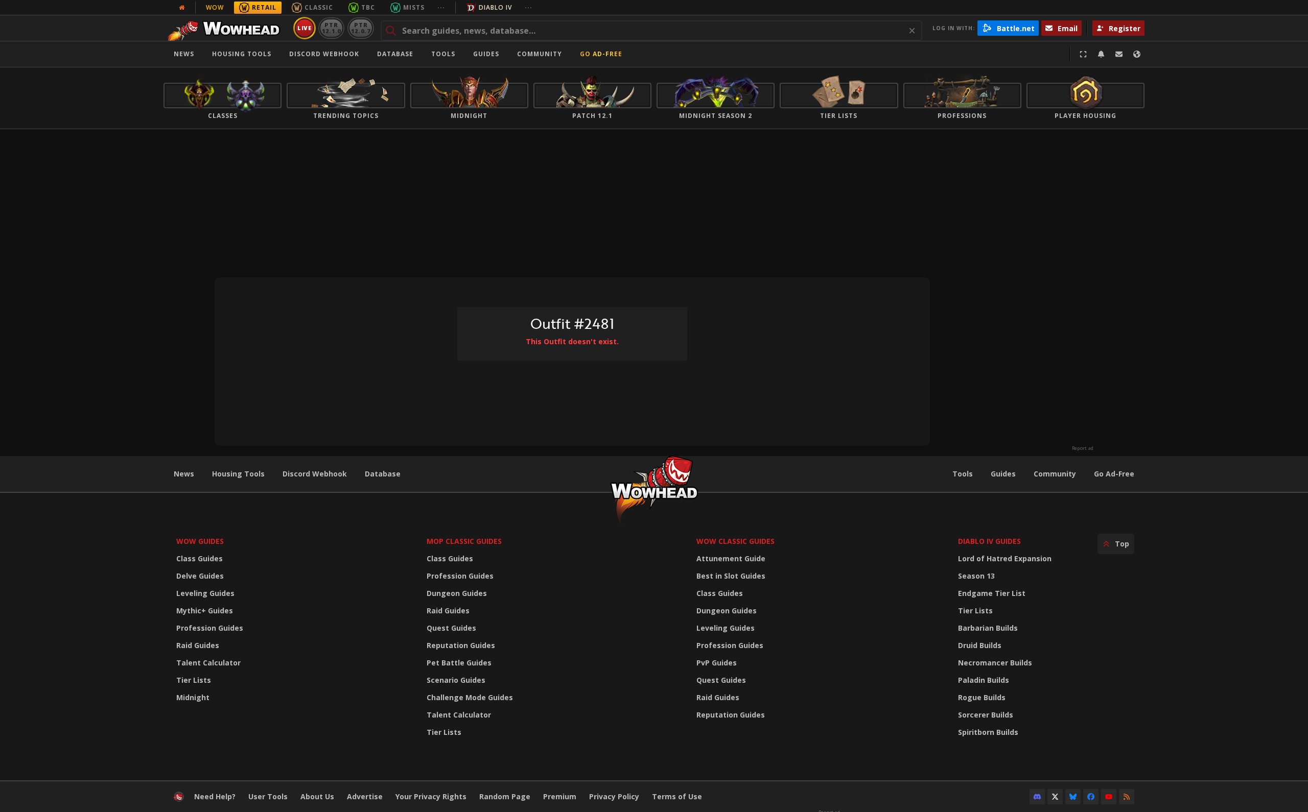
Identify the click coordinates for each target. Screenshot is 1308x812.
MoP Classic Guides (464, 541)
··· (441, 7)
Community (539, 54)
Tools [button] (443, 54)
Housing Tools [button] (241, 54)
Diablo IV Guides (989, 541)
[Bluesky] (1073, 796)
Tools (962, 474)
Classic (319, 7)
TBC (368, 7)
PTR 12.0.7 (360, 28)
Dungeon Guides (457, 593)
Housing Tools (238, 474)
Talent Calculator (208, 662)
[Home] (227, 28)
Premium (559, 796)
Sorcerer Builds (985, 715)
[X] (1055, 796)
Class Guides (199, 558)
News (184, 54)
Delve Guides (200, 576)
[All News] (182, 8)
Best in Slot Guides (730, 576)
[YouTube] (1108, 796)
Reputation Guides (461, 645)
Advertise (365, 796)
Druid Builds (979, 645)
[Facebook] (1091, 796)
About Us (317, 796)
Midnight (192, 697)
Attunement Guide (730, 558)
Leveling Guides (205, 593)
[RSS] (1126, 796)
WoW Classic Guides (735, 541)
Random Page (504, 796)
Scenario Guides (456, 680)
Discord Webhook (324, 54)
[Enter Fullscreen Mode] (1083, 54)
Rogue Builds (982, 697)
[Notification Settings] (1101, 54)
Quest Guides (451, 628)
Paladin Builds (983, 680)
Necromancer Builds (995, 662)
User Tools (268, 796)
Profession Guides (209, 628)
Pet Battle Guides (459, 662)
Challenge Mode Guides (470, 697)
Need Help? (215, 796)
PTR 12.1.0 (331, 28)
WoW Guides (200, 541)
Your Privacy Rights (430, 796)
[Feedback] (1119, 54)
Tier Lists (193, 680)
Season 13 (976, 576)
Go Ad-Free (601, 54)
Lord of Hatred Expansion (1005, 558)
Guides (486, 54)
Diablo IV (495, 7)
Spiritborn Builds (988, 732)
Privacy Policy (614, 796)
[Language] (1136, 54)
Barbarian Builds (988, 628)
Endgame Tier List (991, 593)
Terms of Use (677, 796)
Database (395, 54)
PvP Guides (716, 662)
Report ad (1082, 448)
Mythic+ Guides (204, 610)
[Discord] (1037, 796)
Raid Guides (197, 645)
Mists (414, 7)
